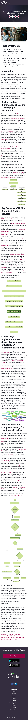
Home (14, 691)
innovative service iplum (7, 131)
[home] (5, 2)
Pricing (14, 693)
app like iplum (19, 480)
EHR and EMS (11, 454)
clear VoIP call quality (15, 465)
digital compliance (21, 159)
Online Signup (14, 656)
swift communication (16, 121)
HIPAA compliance (20, 113)
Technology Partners (14, 703)
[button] (25, 2)
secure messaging (5, 352)
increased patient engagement (17, 254)
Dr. (2, 472)
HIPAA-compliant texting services (9, 218)
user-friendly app (5, 460)
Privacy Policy (14, 710)
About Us (14, 696)
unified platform (5, 139)
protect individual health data (17, 118)
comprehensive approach (7, 165)
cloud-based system (19, 239)
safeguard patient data (18, 172)
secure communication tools (18, 223)
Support (14, 700)
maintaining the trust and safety (8, 177)
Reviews (14, 698)
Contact (14, 707)
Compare (14, 705)
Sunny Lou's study (7, 472)
